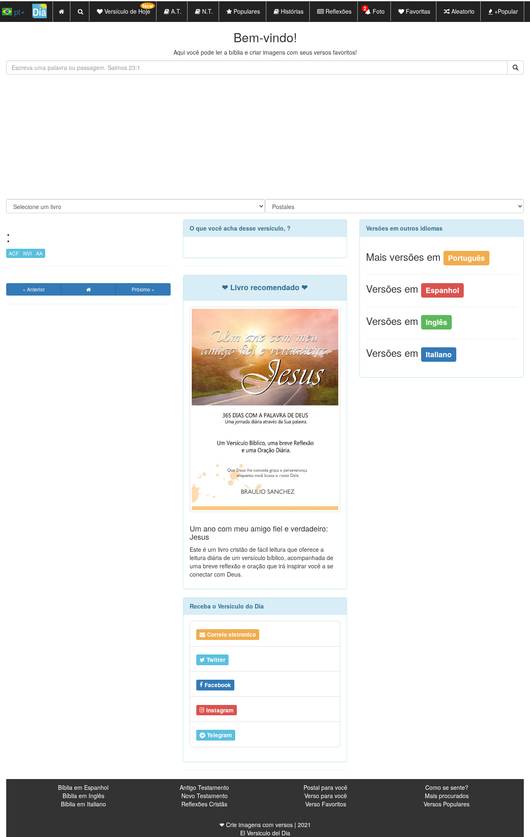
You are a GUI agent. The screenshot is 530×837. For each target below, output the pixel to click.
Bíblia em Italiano (83, 804)
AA (39, 253)
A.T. (175, 11)
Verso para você (325, 795)
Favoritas (417, 11)
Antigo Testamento (204, 787)
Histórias (291, 11)
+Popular (505, 11)
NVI (27, 253)
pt (16, 11)
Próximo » (143, 289)
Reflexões (338, 11)
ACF (14, 253)
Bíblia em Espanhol (83, 787)
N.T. (206, 11)
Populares (246, 11)
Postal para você (325, 787)
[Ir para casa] (88, 289)
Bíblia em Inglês (83, 795)
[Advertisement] (265, 137)
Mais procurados (447, 795)
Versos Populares (447, 804)
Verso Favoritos (325, 804)
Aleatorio (462, 11)
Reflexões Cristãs (204, 804)
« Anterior (34, 289)
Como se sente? (446, 787)
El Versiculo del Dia (265, 833)
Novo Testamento (204, 795)
